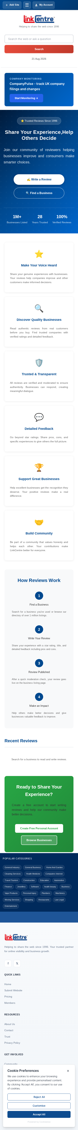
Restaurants (43, 900)
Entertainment (11, 906)
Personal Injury (29, 893)
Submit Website (13, 990)
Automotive (59, 880)
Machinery (60, 893)
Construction (29, 880)
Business (65, 887)
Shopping (29, 900)
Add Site (14, 4)
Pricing (8, 996)
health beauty (50, 887)
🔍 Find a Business (39, 193)
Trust (7, 1036)
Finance (8, 887)
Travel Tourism (11, 880)
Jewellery (21, 887)
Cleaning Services (13, 874)
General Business (33, 867)
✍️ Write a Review (39, 179)
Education (44, 880)
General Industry (12, 867)
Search (39, 49)
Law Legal (59, 900)
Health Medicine (33, 874)
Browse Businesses (39, 840)
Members (9, 1002)
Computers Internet (54, 874)
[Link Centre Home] (39, 19)
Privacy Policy (12, 1042)
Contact (8, 1030)
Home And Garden (54, 867)
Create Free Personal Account (39, 828)
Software (35, 887)
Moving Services (12, 900)
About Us (9, 1024)
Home (7, 984)
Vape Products (11, 893)
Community (10, 1064)
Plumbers (46, 893)
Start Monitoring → (26, 98)
